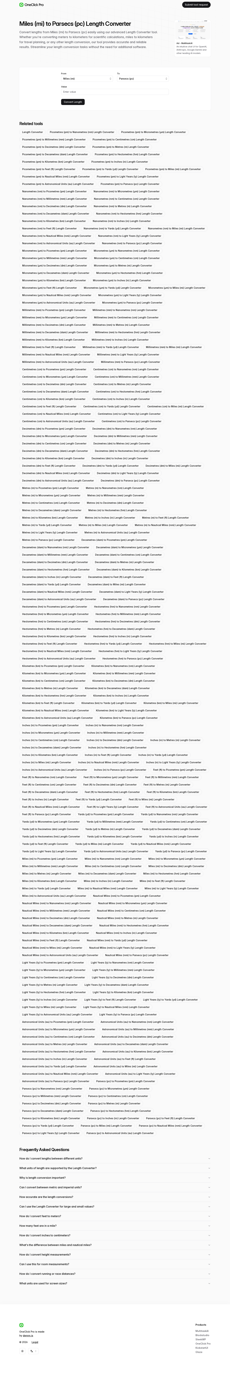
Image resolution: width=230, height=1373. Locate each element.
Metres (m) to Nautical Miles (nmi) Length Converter (165, 525)
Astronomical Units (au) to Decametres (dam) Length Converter (131, 1044)
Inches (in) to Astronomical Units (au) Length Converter (54, 769)
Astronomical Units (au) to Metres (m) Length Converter (54, 1044)
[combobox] (87, 79)
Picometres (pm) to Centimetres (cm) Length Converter (125, 139)
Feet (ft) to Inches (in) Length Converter (45, 799)
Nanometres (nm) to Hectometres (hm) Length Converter (129, 213)
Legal (35, 1342)
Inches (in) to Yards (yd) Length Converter (163, 754)
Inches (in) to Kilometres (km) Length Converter (50, 754)
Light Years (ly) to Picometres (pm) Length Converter (53, 962)
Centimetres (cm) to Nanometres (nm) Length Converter (126, 369)
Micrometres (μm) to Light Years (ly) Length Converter (129, 295)
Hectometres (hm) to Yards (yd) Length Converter (113, 643)
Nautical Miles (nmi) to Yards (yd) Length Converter (117, 940)
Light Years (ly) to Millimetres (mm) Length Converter (123, 970)
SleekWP (200, 1339)
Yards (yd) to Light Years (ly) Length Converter (49, 851)
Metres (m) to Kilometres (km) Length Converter (50, 517)
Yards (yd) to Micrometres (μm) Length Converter (51, 821)
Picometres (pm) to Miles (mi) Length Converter (173, 169)
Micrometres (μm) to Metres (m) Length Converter (123, 265)
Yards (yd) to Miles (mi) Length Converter (99, 843)
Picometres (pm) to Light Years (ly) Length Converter (127, 176)
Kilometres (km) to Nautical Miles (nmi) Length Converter (55, 710)
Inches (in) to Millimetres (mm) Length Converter (115, 732)
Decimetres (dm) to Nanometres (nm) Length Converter (124, 428)
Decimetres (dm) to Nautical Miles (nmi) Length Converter (56, 473)
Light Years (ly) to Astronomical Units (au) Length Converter (57, 1014)
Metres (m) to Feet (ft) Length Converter (165, 517)
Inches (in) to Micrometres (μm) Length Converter (51, 732)
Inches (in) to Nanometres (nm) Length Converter (114, 725)
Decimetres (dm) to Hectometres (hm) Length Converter (127, 450)
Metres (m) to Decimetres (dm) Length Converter (115, 502)
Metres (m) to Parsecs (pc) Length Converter (48, 539)
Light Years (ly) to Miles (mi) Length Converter (49, 1007)
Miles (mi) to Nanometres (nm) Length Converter (113, 858)
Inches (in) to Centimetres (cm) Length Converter (51, 740)
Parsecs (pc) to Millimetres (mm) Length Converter (51, 1096)
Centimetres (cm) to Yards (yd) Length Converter (111, 406)
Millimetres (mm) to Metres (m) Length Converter (121, 324)
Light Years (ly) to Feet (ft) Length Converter (110, 999)
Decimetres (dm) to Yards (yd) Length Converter (111, 465)
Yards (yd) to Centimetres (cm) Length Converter (178, 821)
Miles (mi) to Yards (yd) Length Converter (46, 888)
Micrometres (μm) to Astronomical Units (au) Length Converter (58, 302)
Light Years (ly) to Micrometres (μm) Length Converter (53, 970)
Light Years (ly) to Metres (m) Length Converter (49, 984)
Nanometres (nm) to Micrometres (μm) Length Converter (126, 191)
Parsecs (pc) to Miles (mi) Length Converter (106, 1125)
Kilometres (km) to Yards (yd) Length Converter (109, 703)
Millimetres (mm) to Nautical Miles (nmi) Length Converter (56, 354)
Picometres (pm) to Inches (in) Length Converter (119, 161)
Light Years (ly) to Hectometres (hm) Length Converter (54, 992)
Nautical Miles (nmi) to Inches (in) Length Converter (126, 932)
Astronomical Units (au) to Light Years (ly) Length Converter (140, 1073)
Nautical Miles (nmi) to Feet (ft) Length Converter (51, 940)
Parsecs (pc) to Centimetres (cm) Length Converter (118, 1096)
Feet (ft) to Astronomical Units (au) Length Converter (176, 806)
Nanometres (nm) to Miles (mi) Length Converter (176, 228)
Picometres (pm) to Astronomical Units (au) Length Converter (58, 184)
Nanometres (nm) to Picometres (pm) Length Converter (54, 191)
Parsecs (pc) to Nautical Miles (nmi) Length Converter (170, 1125)
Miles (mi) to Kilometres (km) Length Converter (49, 881)
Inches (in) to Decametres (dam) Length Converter (51, 747)
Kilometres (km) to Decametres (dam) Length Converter (117, 688)
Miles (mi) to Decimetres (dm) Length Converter (176, 866)
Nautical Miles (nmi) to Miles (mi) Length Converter (52, 947)
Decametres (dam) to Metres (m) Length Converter (124, 562)
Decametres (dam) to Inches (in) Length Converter (51, 577)
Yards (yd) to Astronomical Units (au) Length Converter (116, 851)
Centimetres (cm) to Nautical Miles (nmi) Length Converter (56, 413)
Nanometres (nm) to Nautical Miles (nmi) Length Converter (56, 235)
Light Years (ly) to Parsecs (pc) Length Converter (128, 1014)
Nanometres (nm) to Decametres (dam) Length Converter (55, 213)
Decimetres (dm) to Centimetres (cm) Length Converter (54, 443)
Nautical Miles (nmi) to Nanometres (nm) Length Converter (56, 903)
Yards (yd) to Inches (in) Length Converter (174, 836)
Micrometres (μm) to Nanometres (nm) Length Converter (127, 250)
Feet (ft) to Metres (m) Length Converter (167, 784)
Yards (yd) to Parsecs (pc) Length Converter (181, 851)
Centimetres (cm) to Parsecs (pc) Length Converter (131, 421)
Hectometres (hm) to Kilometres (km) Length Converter (54, 636)
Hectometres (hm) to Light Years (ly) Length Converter (130, 651)
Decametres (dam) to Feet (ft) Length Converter (116, 577)
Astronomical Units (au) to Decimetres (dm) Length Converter (137, 1036)
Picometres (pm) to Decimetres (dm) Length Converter (53, 146)
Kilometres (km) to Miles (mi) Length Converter (171, 703)
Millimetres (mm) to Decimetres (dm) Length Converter (54, 324)
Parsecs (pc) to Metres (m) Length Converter (114, 1103)
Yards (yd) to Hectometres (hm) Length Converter (51, 836)
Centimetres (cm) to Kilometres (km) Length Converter (53, 399)
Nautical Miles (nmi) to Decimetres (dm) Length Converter (56, 918)
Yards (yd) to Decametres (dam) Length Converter (171, 829)
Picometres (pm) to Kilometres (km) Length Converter (53, 161)
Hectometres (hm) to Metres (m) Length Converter (51, 628)
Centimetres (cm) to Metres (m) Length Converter (122, 384)
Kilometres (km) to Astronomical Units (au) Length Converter (57, 717)
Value (64, 87)
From (63, 74)
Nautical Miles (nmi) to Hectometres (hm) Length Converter (134, 925)
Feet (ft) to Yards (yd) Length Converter (99, 799)
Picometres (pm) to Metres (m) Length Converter (120, 146)
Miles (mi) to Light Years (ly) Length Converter (172, 888)
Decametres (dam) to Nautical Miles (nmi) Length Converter (57, 591)
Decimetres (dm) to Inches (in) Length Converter (120, 458)
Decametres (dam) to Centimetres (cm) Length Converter (128, 554)
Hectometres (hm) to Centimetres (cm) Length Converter (55, 621)
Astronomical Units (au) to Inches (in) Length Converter (54, 1059)
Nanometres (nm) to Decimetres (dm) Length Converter (54, 206)
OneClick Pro (203, 1343)
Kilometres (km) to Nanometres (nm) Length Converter (123, 666)
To (118, 74)
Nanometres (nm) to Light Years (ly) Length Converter (129, 235)
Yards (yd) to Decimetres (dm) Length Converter (50, 829)
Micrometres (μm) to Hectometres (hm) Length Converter (129, 272)
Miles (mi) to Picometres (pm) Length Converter (50, 858)
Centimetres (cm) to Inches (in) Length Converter (121, 399)
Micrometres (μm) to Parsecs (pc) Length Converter (132, 302)
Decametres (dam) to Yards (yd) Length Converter (51, 584)
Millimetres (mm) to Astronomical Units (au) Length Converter (58, 361)
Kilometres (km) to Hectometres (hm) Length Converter (54, 695)
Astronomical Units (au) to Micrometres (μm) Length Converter (58, 1029)
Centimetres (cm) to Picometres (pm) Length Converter (54, 369)
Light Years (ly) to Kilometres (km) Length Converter (123, 992)
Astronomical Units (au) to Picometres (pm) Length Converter (58, 1021)
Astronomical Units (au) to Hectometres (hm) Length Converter (58, 1051)
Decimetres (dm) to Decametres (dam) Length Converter (55, 450)
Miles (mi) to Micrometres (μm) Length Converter (177, 858)
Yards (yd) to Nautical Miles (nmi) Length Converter (161, 843)
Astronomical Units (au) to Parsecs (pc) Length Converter (55, 1081)
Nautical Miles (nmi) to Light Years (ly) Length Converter (122, 947)
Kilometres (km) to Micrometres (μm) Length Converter (54, 673)
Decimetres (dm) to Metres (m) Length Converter (121, 443)
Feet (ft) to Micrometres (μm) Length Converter (111, 777)
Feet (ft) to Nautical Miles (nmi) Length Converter (51, 806)
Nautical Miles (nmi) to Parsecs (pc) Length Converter (136, 955)
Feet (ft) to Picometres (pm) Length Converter (179, 769)
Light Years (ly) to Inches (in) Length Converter (49, 999)
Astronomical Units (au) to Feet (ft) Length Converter (125, 1059)
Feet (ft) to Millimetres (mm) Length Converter (172, 777)
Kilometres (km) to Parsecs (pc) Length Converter (129, 717)
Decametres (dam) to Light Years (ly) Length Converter (131, 591)
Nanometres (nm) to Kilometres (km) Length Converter (54, 221)
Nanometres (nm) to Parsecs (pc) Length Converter (132, 243)
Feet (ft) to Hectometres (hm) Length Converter (112, 792)
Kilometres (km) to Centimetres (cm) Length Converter (53, 680)
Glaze (198, 1352)
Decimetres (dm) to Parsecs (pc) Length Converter (130, 480)
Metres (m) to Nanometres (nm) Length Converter (115, 488)
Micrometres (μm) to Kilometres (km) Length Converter (54, 280)
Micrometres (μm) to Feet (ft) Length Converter (49, 287)
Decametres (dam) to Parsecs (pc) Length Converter (133, 599)
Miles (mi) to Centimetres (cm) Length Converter (113, 866)
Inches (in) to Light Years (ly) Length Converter (173, 762)
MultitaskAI (202, 1331)
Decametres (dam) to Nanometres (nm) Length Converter (55, 547)
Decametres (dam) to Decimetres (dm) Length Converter (55, 562)
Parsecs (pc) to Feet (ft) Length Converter (170, 1118)
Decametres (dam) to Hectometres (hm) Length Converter (56, 569)
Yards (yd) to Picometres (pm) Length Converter (106, 814)
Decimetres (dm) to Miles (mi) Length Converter (173, 465)
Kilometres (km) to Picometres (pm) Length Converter (53, 666)
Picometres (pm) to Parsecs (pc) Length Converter (130, 184)
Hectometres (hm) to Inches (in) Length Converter (122, 636)
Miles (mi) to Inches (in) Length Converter (108, 881)
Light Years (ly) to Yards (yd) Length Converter (170, 999)
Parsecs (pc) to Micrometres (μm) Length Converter (119, 1088)
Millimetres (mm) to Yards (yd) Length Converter (111, 347)
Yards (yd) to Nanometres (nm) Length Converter (169, 814)
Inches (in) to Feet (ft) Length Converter (108, 754)
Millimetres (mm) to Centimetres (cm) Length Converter (126, 317)
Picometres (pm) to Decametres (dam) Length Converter (55, 154)
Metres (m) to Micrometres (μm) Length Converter (51, 495)
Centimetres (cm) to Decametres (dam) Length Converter (55, 391)
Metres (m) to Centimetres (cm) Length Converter (51, 502)
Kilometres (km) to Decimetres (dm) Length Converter (123, 680)
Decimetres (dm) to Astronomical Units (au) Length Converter (58, 480)
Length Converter (32, 132)
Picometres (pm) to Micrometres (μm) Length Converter (153, 132)
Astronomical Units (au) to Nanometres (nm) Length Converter (137, 1021)
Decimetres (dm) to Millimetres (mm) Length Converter (125, 436)
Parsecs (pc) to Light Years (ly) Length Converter (50, 1133)
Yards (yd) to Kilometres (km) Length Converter (114, 836)
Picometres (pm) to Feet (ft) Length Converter (48, 169)
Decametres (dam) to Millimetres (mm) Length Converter (55, 554)
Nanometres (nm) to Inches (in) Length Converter (122, 221)
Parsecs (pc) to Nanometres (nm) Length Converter (52, 1088)
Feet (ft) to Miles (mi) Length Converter (151, 799)
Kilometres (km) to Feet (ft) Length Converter (48, 703)
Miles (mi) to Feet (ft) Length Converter (162, 881)
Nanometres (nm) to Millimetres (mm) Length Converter (54, 198)
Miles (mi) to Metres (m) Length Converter (46, 873)
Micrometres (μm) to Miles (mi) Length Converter (176, 287)
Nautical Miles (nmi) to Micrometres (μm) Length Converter (132, 903)
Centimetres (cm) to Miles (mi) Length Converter (175, 406)
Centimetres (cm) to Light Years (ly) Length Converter (129, 413)
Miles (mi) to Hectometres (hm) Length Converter (172, 873)
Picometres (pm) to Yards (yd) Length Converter (110, 169)
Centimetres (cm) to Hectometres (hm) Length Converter (129, 391)
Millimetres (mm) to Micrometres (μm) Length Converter (54, 317)
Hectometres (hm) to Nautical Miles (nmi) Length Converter (57, 651)
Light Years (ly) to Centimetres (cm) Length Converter (53, 977)
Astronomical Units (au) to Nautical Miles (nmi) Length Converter (60, 1073)
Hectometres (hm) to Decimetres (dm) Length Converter (127, 621)
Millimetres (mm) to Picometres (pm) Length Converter (54, 310)
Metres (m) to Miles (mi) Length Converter (103, 525)
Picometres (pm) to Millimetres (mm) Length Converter (54, 139)
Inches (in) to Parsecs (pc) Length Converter (120, 769)
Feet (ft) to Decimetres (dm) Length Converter (110, 784)
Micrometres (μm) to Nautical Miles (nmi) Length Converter (56, 295)
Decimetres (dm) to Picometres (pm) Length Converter (53, 428)
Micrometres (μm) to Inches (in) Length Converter (122, 280)
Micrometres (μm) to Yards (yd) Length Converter (112, 287)
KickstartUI (201, 1347)
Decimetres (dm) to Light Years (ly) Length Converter (128, 473)
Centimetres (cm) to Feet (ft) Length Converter (49, 406)
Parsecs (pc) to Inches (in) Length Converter (113, 1118)
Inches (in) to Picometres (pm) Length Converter (50, 725)
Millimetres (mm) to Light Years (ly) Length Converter (128, 354)
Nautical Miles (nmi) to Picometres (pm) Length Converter (127, 895)
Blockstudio (202, 1335)
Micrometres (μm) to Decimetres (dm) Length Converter (54, 265)
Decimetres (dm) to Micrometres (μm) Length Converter (54, 436)
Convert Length (73, 101)
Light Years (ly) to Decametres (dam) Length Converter (117, 984)
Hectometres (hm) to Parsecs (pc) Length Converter (133, 658)
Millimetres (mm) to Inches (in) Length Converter (120, 339)
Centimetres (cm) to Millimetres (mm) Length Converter (127, 376)
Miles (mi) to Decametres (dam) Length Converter (107, 873)
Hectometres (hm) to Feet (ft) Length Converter (49, 643)
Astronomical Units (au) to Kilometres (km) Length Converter (138, 1051)
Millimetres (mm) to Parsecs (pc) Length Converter (130, 361)
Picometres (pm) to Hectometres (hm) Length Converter (127, 154)
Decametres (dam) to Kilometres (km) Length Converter (129, 569)
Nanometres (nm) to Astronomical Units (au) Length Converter (58, 243)
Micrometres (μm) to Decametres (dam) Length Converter (55, 272)
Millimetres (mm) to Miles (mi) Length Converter (174, 347)
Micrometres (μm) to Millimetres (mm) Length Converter (54, 258)
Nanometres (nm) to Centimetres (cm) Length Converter (126, 198)
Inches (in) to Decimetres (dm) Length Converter (115, 740)
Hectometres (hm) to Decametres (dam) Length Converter (121, 628)
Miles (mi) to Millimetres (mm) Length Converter (50, 866)
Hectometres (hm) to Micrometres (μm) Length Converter (55, 614)
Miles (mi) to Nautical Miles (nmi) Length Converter (108, 888)
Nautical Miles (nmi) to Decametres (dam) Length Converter (57, 925)
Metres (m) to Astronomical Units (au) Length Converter (117, 532)
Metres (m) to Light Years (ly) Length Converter (49, 532)
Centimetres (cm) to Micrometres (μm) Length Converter (55, 376)
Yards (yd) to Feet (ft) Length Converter (45, 843)
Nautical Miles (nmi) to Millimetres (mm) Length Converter (56, 910)
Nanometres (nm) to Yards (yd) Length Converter (112, 228)
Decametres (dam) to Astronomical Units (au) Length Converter (59, 599)
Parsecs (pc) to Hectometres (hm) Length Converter (120, 1110)
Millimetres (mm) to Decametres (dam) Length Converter (55, 332)
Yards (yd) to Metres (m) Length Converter (110, 829)
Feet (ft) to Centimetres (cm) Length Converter (49, 784)
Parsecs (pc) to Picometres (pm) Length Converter (125, 1081)
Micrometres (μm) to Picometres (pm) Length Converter (54, 250)
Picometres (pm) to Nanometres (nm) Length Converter (82, 132)
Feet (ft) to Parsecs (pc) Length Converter (46, 814)
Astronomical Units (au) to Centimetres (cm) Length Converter (58, 1036)
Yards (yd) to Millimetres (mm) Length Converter (115, 821)
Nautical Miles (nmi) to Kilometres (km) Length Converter (55, 932)
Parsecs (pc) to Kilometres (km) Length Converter (51, 1118)
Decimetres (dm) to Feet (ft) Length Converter (48, 465)
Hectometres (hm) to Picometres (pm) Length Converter (54, 606)
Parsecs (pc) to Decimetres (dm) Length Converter (51, 1103)
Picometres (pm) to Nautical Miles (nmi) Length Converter (56, 176)
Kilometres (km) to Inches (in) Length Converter (121, 695)
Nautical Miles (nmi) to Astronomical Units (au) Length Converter (60, 955)
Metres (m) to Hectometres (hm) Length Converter (117, 510)
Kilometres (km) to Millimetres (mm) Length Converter (124, 673)
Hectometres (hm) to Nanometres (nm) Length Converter (127, 606)
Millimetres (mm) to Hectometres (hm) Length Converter (127, 332)
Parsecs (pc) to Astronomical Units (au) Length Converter (120, 1133)
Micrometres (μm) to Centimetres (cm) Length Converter (127, 258)
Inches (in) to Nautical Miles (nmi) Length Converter (108, 762)
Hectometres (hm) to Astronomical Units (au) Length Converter (58, 658)
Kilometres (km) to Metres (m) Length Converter (50, 688)
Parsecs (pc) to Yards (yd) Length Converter (48, 1125)
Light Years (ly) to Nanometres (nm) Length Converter (122, 962)
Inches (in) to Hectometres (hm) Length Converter (117, 747)
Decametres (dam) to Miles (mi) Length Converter (117, 584)
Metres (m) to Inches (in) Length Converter (110, 517)
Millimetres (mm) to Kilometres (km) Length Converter (53, 339)
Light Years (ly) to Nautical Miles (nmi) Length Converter (116, 1007)
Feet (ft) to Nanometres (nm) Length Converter (49, 777)
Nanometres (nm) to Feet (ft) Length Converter (49, 228)
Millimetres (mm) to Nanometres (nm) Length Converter (125, 310)
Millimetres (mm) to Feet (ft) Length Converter (49, 347)
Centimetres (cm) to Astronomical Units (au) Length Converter (58, 421)
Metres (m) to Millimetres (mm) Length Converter (115, 495)
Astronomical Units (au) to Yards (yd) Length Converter (54, 1066)
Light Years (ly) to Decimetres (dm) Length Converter (123, 977)
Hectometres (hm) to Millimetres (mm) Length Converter (128, 614)
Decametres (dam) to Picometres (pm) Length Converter (114, 539)
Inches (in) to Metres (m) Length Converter (175, 740)
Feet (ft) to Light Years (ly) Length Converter (113, 806)
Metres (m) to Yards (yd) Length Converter (47, 525)
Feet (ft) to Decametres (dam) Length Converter (50, 792)
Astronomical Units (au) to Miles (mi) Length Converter (125, 1066)
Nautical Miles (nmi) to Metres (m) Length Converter (127, 918)
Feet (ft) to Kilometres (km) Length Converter (173, 792)
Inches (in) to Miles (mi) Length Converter (46, 762)
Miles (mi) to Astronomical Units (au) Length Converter (54, 895)
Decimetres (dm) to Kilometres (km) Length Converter (53, 458)
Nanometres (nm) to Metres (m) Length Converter (123, 206)
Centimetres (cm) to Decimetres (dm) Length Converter (54, 384)
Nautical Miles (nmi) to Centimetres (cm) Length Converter (131, 910)
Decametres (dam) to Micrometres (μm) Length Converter (129, 547)
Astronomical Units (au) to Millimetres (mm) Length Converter (138, 1029)
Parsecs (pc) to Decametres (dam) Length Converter (52, 1110)
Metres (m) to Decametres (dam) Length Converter (51, 510)
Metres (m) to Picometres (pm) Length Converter (50, 488)
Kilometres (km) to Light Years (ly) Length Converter (126, 710)
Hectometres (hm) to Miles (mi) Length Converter (177, 643)
